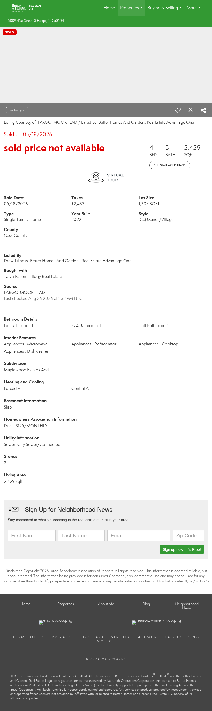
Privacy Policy (71, 637)
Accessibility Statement (128, 637)
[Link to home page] (29, 8)
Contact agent (17, 110)
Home (109, 7)
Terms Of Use (30, 637)
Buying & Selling (166, 10)
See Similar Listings (170, 165)
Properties (132, 10)
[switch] (177, 110)
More (194, 10)
